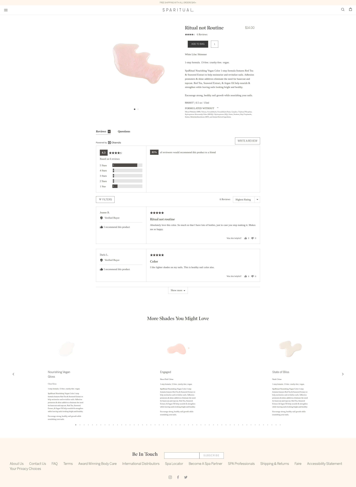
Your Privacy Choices (25, 469)
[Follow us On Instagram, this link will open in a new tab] (170, 477)
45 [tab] (259, 424)
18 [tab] (146, 424)
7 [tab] (100, 424)
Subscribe (211, 456)
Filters (107, 199)
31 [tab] (201, 424)
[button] (350, 9)
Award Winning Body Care (97, 464)
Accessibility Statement (324, 464)
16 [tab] (138, 424)
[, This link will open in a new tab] (108, 142)
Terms (68, 464)
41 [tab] (242, 424)
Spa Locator (174, 464)
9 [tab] (109, 424)
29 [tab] (192, 424)
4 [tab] (88, 424)
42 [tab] (246, 424)
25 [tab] (176, 424)
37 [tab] (226, 424)
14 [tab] (130, 424)
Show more (176, 290)
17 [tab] (142, 424)
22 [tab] (163, 424)
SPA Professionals (241, 464)
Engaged (165, 372)
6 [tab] (96, 424)
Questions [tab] (124, 131)
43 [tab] (251, 424)
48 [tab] (271, 424)
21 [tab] (159, 424)
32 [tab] (205, 424)
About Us (17, 464)
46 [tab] (263, 424)
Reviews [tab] (103, 131)
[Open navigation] (6, 10)
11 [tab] (117, 424)
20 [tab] (155, 424)
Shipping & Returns (274, 464)
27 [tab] (184, 424)
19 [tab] (150, 424)
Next (342, 374)
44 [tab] (255, 424)
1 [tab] (75, 424)
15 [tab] (134, 424)
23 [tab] (167, 424)
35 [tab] (217, 424)
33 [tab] (209, 424)
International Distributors (141, 464)
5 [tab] (92, 424)
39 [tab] (234, 424)
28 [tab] (188, 424)
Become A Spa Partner (205, 464)
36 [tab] (221, 424)
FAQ (55, 464)
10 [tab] (113, 424)
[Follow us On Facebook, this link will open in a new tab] (178, 477)
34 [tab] (213, 424)
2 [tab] (80, 424)
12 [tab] (121, 424)
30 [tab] (196, 424)
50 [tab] (280, 424)
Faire (298, 464)
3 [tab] (84, 424)
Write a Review (247, 140)
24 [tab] (171, 424)
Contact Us (37, 464)
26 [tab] (180, 424)
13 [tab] (125, 424)
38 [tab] (230, 424)
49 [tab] (276, 424)
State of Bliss (280, 372)
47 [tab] (267, 424)
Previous (13, 374)
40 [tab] (238, 424)
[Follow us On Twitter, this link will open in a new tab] (185, 477)
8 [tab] (105, 424)
